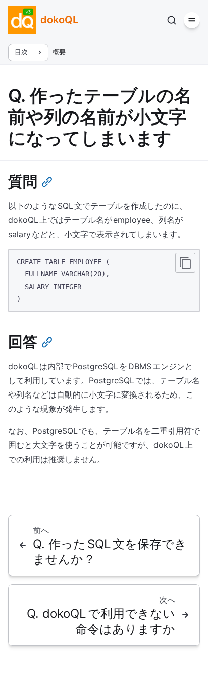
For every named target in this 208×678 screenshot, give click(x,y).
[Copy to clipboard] (185, 263)
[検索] (172, 20)
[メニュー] (192, 20)
